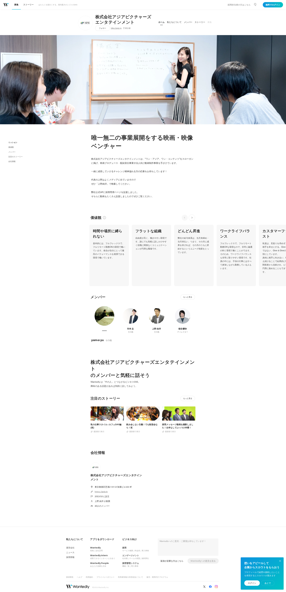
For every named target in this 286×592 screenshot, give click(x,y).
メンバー (188, 22)
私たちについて (174, 22)
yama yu (97, 340)
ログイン (252, 583)
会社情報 (11, 161)
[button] (74, 539)
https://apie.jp (116, 28)
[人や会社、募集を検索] (255, 5)
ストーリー (200, 22)
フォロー (102, 28)
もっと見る (187, 297)
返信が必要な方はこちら (171, 560)
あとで (268, 583)
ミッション (12, 142)
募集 (209, 22)
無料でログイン (273, 4)
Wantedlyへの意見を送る (203, 560)
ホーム (161, 22)
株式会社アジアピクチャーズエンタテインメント (123, 19)
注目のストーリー (15, 156)
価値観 (11, 147)
